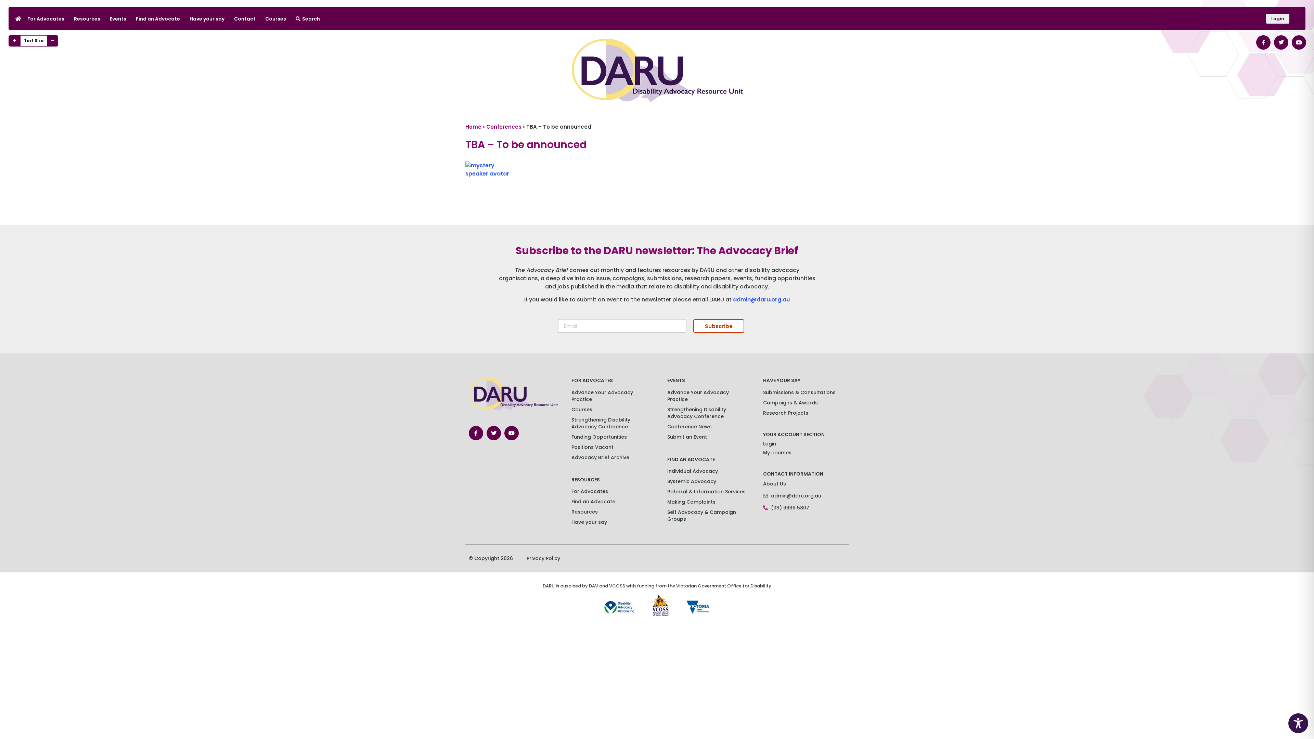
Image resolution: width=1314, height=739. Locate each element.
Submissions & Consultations (799, 392)
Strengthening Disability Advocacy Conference (696, 413)
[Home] (18, 19)
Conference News (689, 426)
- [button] (52, 41)
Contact (245, 18)
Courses (275, 18)
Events (118, 18)
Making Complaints (691, 501)
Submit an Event (687, 436)
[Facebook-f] (1263, 42)
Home (473, 126)
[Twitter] (1281, 42)
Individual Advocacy (692, 471)
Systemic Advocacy (691, 481)
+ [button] (14, 41)
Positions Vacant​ (592, 447)
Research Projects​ (785, 413)
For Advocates (45, 18)
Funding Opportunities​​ (599, 436)
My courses (777, 452)
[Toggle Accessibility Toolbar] (1298, 723)
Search (311, 18)
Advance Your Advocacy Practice (602, 396)
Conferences (503, 126)
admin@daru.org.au (761, 299)
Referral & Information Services (706, 491)
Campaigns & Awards (790, 402)
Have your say (207, 18)
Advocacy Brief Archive (600, 457)
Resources (87, 18)
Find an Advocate (158, 18)
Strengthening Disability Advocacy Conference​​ (600, 423)
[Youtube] (1299, 42)
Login (769, 443)
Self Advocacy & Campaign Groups (701, 515)
